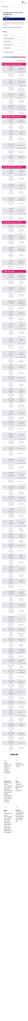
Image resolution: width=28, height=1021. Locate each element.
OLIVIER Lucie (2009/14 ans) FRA (11, 734)
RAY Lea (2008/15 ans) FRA (11, 226)
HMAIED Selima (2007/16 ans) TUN (11, 550)
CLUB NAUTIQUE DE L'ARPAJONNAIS (21, 671)
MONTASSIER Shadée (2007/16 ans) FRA (11, 467)
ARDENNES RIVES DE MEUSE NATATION (21, 635)
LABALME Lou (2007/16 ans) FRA (11, 423)
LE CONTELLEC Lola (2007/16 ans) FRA (11, 199)
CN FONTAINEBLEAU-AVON (21, 152)
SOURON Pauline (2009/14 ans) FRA (11, 748)
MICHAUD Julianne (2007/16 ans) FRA (11, 101)
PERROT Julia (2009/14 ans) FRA (11, 686)
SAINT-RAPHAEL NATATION (21, 179)
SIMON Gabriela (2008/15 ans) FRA (11, 255)
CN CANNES (20, 586)
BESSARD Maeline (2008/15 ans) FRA (11, 138)
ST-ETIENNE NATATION (21, 734)
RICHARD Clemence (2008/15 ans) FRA (11, 651)
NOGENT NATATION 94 (21, 218)
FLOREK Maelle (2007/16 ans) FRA (11, 460)
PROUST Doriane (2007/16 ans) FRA (11, 453)
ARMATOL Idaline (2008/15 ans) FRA (11, 575)
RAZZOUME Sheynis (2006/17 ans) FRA (11, 510)
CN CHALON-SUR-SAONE (21, 611)
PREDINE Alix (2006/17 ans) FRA (11, 107)
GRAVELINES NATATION (21, 738)
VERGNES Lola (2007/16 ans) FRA (11, 481)
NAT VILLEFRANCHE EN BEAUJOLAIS (21, 68)
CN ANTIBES (20, 453)
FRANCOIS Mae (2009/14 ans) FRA (11, 725)
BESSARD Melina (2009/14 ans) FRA (11, 249)
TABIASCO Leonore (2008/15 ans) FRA (11, 262)
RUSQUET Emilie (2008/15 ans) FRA (11, 605)
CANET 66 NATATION (21, 185)
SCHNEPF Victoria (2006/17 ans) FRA (11, 413)
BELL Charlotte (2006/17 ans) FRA (11, 204)
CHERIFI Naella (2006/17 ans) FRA (11, 498)
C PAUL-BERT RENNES (21, 748)
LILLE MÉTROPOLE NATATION (21, 541)
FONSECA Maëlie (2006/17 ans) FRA (11, 217)
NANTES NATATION (21, 210)
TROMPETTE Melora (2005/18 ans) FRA (11, 82)
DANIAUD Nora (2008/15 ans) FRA (11, 661)
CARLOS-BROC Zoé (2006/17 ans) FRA (11, 75)
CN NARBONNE (20, 203)
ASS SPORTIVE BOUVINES (21, 101)
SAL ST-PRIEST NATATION (21, 707)
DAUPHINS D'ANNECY (21, 95)
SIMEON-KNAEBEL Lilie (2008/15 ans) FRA (11, 556)
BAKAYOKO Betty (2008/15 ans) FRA (11, 242)
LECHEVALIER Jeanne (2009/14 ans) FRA (11, 121)
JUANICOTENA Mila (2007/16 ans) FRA (11, 400)
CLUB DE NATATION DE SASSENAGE (21, 199)
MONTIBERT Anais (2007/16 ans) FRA (11, 707)
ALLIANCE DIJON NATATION (21, 422)
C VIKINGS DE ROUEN (21, 435)
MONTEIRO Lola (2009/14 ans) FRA (11, 656)
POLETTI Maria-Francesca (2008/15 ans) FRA (11, 692)
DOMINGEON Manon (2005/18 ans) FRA (11, 68)
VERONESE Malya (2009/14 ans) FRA (11, 676)
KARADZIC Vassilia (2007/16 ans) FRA (11, 599)
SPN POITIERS (20, 460)
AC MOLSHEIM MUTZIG (21, 724)
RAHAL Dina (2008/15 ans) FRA (11, 702)
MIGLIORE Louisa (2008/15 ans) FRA (11, 562)
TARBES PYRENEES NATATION (21, 557)
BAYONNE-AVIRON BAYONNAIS (21, 400)
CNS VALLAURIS (20, 226)
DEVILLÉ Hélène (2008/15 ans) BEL (11, 634)
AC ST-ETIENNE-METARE (21, 575)
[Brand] (24, 2)
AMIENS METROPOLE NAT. (21, 106)
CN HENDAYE (20, 267)
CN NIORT (19, 729)
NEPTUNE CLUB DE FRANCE (21, 629)
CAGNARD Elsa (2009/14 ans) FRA (11, 640)
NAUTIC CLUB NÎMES (21, 562)
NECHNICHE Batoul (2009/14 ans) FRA (11, 581)
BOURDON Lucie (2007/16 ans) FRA (11, 487)
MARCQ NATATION (21, 666)
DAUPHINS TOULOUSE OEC (21, 230)
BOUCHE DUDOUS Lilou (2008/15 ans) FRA (11, 152)
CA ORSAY (19, 619)
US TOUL (19, 510)
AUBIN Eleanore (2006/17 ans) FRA (11, 192)
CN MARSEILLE (20, 145)
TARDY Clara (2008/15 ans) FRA (11, 729)
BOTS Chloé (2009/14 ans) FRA (11, 698)
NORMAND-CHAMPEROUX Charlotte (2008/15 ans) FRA (11, 569)
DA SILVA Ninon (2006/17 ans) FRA (11, 171)
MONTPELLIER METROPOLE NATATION (21, 686)
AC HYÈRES (19, 712)
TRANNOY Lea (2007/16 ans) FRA (11, 186)
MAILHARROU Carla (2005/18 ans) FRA (11, 89)
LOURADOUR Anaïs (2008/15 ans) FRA (11, 230)
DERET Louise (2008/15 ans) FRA (11, 629)
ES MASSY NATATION (21, 75)
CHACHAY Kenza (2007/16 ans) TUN (11, 645)
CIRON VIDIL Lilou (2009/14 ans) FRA (11, 162)
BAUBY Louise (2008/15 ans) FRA (11, 743)
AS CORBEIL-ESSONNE (21, 161)
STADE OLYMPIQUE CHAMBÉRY (21, 127)
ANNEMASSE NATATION (21, 157)
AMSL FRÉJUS (20, 702)
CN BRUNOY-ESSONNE (21, 698)
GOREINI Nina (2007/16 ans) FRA (11, 586)
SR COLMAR (20, 743)
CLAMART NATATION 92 (21, 599)
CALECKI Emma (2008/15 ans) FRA (11, 132)
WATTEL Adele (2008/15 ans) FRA (11, 667)
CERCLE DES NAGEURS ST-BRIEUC (21, 720)
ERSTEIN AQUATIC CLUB (21, 413)
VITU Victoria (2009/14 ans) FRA (11, 671)
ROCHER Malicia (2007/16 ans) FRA (11, 712)
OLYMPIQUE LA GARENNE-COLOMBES (21, 262)
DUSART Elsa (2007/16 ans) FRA (11, 541)
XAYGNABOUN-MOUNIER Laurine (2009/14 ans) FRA (11, 619)
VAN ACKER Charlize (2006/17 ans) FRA (11, 210)
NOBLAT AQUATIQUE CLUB (21, 171)
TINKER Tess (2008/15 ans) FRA (11, 157)
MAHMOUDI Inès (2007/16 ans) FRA (11, 593)
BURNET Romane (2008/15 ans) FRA (11, 126)
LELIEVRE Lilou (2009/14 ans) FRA (11, 145)
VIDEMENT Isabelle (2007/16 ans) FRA (11, 178)
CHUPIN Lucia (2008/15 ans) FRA (11, 682)
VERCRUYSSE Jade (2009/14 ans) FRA (11, 738)
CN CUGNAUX (20, 481)
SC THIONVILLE (20, 676)
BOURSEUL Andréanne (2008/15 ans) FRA (11, 237)
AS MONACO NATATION (21, 113)
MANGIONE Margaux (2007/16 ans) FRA (11, 435)
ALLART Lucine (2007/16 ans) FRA (11, 95)
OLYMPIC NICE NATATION (21, 498)
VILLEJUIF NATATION (21, 132)
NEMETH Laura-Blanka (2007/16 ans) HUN (11, 611)
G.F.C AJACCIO (20, 692)
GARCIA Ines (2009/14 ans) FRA (11, 268)
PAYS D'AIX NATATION (21, 581)
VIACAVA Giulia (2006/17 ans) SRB (11, 113)
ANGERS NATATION (21, 192)
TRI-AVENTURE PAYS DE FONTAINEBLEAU (21, 651)
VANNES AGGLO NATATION (21, 605)
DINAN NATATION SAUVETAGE (21, 237)
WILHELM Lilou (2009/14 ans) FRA (11, 625)
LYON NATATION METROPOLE (21, 82)
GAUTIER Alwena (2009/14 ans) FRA (11, 719)
